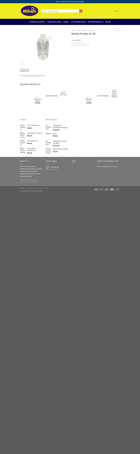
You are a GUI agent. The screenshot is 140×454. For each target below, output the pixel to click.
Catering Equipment (37, 22)
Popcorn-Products (95, 22)
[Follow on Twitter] (28, 180)
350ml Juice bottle (88, 100)
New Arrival (55, 167)
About (22, 188)
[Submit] (80, 11)
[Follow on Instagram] (25, 180)
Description (24, 71)
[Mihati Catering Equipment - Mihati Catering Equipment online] (29, 10)
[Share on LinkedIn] (86, 44)
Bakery (66, 22)
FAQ (47, 188)
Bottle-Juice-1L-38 (63, 94)
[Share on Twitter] (76, 44)
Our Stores (29, 188)
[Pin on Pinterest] (83, 44)
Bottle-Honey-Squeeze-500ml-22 (114, 93)
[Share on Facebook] (73, 44)
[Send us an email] (32, 180)
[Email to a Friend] (80, 44)
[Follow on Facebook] (21, 180)
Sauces (108, 22)
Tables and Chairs (54, 22)
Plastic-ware (81, 30)
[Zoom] (22, 63)
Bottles (91, 30)
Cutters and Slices (78, 22)
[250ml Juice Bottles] (26, 100)
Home (73, 30)
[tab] (24, 71)
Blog (36, 188)
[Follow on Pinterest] (35, 180)
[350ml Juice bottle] (77, 100)
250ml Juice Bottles (37, 100)
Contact (42, 188)
